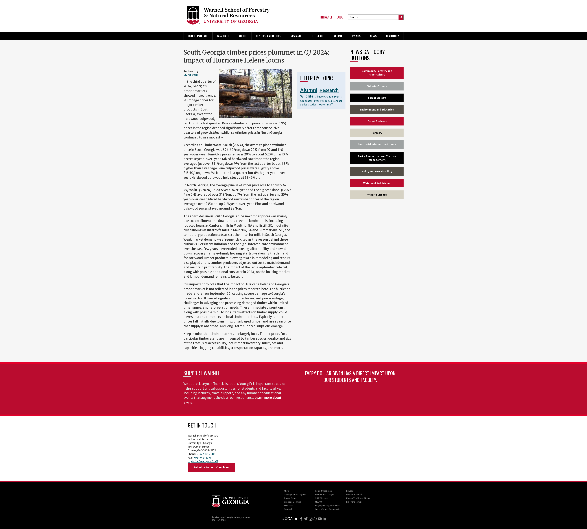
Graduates (306, 100)
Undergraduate (198, 36)
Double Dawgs (290, 498)
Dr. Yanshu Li (190, 74)
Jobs (340, 17)
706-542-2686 (206, 453)
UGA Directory (321, 498)
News (373, 36)
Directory (392, 36)
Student (312, 104)
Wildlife (306, 96)
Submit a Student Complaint (211, 467)
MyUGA (318, 502)
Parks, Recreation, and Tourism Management (377, 158)
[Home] (232, 15)
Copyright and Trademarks (327, 509)
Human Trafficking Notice (358, 498)
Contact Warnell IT (323, 491)
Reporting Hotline (354, 502)
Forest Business (377, 121)
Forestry (377, 132)
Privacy (349, 491)
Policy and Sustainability (377, 171)
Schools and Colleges (324, 494)
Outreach (318, 36)
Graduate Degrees (292, 502)
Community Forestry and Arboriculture (377, 72)
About (243, 36)
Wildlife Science (377, 194)
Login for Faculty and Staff (203, 461)
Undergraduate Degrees (295, 494)
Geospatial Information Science (377, 144)
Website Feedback (354, 494)
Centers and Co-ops (268, 36)
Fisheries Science (377, 86)
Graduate (223, 36)
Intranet (326, 17)
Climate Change (324, 96)
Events (356, 36)
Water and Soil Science (377, 183)
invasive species (323, 100)
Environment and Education (377, 109)
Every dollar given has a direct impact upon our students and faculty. (350, 376)
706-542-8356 (203, 457)
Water (322, 104)
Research (296, 36)
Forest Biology (377, 97)
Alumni (338, 36)
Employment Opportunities (327, 505)
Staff (330, 104)
